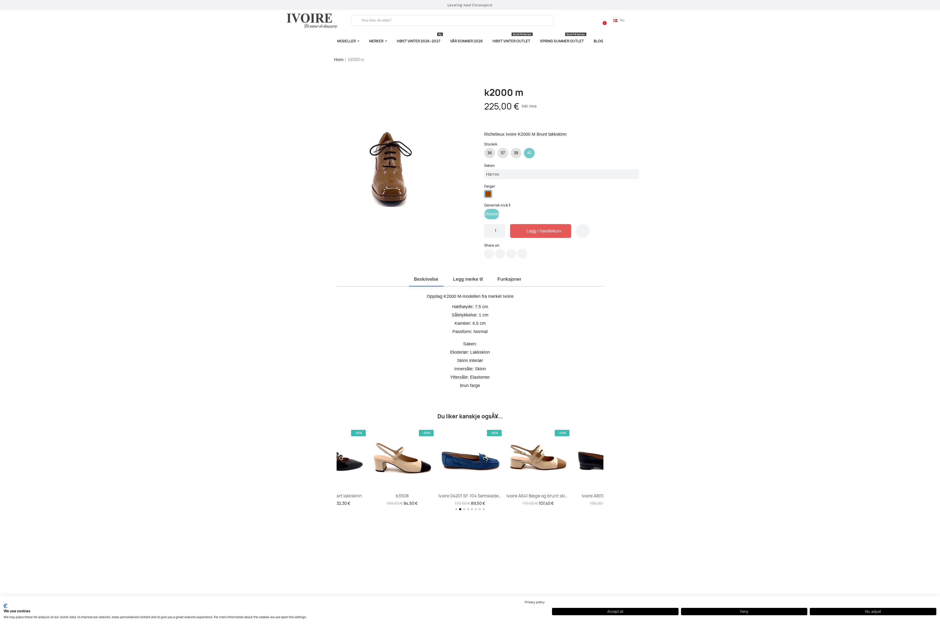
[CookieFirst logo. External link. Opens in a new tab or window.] (5, 606)
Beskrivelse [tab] (426, 279)
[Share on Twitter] (500, 254)
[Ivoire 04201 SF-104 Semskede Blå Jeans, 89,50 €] (470, 467)
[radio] (489, 153)
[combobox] (452, 20)
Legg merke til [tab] (468, 279)
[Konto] (590, 20)
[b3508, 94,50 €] (402, 467)
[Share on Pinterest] (511, 254)
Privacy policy (535, 602)
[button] (602, 20)
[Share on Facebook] (489, 254)
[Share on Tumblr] (522, 254)
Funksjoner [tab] (509, 279)
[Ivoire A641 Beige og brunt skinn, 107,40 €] (538, 467)
